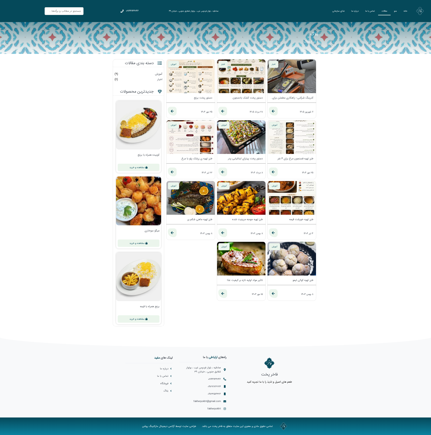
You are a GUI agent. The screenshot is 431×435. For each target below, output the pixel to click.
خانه (405, 11)
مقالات (384, 11)
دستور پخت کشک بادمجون (248, 98)
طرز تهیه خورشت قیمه (301, 219)
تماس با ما (370, 11)
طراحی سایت (189, 426)
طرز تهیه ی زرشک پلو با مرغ (196, 159)
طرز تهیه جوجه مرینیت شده (247, 219)
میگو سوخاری (152, 231)
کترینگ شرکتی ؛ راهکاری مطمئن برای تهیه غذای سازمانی (291, 98)
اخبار (159, 79)
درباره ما (355, 11)
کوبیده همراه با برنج (148, 155)
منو (395, 11)
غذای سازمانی (338, 11)
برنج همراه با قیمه (149, 306)
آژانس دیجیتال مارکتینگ (162, 426)
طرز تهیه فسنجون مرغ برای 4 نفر (295, 159)
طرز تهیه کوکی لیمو (303, 280)
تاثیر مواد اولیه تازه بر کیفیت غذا (245, 280)
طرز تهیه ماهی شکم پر (199, 219)
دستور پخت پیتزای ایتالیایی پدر (245, 159)
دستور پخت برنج (203, 98)
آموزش (158, 74)
